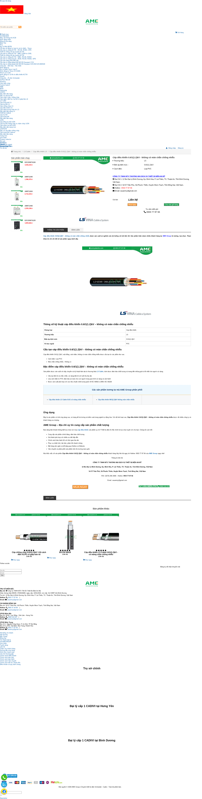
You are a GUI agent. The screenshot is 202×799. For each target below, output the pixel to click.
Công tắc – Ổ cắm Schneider (10, 78)
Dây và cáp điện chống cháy (9, 130)
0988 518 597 (154, 486)
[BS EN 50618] (65, 535)
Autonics (3, 81)
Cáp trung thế (4, 116)
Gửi (2, 575)
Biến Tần (3, 43)
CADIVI (2, 92)
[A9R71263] (17, 196)
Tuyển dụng (4, 146)
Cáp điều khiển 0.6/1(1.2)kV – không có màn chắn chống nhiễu (66, 236)
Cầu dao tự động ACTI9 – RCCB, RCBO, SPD (15, 50)
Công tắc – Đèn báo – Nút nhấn (10, 66)
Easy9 (2, 76)
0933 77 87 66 (126, 188)
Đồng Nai (3, 638)
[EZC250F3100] (17, 167)
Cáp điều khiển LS (6, 108)
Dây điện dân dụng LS (7, 111)
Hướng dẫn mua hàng (7, 650)
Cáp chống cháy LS (6, 106)
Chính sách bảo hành (7, 659)
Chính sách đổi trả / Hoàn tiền (10, 662)
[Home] (92, 22)
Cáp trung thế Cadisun (7, 132)
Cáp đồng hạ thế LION (7, 122)
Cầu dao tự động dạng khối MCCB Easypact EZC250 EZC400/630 (22, 64)
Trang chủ (17, 151)
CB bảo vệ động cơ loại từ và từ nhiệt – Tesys (16, 48)
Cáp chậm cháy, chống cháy (9, 97)
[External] (9, 778)
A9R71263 (29, 191)
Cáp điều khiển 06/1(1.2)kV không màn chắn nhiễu (116, 399)
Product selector (5, 139)
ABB (1, 87)
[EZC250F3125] (17, 225)
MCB (1, 88)
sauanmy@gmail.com (14, 600)
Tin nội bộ (3, 148)
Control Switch (5, 85)
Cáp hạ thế (3, 115)
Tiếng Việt (27, 13)
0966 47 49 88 (13, 608)
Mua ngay (132, 205)
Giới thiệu (3, 137)
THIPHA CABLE (5, 113)
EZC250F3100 (30, 162)
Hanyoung (3, 90)
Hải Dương (3, 634)
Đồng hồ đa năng (5, 41)
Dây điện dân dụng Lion (8, 127)
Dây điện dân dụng (6, 94)
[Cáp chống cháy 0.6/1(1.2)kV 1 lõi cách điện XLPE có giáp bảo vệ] (29, 536)
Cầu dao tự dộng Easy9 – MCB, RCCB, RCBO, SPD (18, 59)
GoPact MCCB (5, 80)
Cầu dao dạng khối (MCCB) (9, 60)
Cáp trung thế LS (5, 102)
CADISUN (3, 129)
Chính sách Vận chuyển (8, 661)
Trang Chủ (3, 136)
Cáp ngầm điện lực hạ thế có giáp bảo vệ (14, 99)
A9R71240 (29, 177)
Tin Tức (2, 143)
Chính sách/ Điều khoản (8, 655)
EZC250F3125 (30, 220)
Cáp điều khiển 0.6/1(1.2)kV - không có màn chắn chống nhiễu (73, 151)
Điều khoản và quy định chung (10, 664)
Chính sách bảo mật (7, 657)
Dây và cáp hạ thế (6, 95)
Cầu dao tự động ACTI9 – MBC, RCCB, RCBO (16, 57)
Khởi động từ (4, 67)
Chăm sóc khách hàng (7, 648)
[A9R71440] (17, 211)
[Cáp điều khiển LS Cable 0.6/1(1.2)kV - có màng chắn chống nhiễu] (101, 536)
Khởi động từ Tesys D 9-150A (10, 71)
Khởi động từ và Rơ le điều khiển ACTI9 (13, 74)
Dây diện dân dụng (6, 118)
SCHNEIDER (4, 36)
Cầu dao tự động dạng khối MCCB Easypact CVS (17, 62)
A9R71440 (29, 206)
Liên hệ (2, 144)
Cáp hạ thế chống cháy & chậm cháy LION (14, 123)
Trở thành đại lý (5, 640)
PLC (1, 45)
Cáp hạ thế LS (5, 104)
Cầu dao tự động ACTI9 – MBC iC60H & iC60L (16, 53)
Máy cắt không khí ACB (8, 38)
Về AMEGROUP (5, 641)
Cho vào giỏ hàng (171, 205)
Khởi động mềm (5, 39)
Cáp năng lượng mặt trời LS (9, 109)
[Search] (19, 27)
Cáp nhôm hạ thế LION (8, 125)
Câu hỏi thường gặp (7, 654)
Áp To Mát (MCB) (6, 46)
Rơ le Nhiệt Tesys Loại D (8, 69)
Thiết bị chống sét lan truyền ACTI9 (12, 52)
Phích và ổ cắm (5, 73)
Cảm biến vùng (5, 83)
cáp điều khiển (83, 430)
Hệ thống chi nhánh (6, 633)
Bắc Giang (3, 636)
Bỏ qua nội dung (5, 1)
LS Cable (3, 101)
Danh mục (5, 34)
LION (2, 120)
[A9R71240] (17, 182)
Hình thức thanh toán (7, 652)
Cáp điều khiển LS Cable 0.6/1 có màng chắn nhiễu (67, 399)
